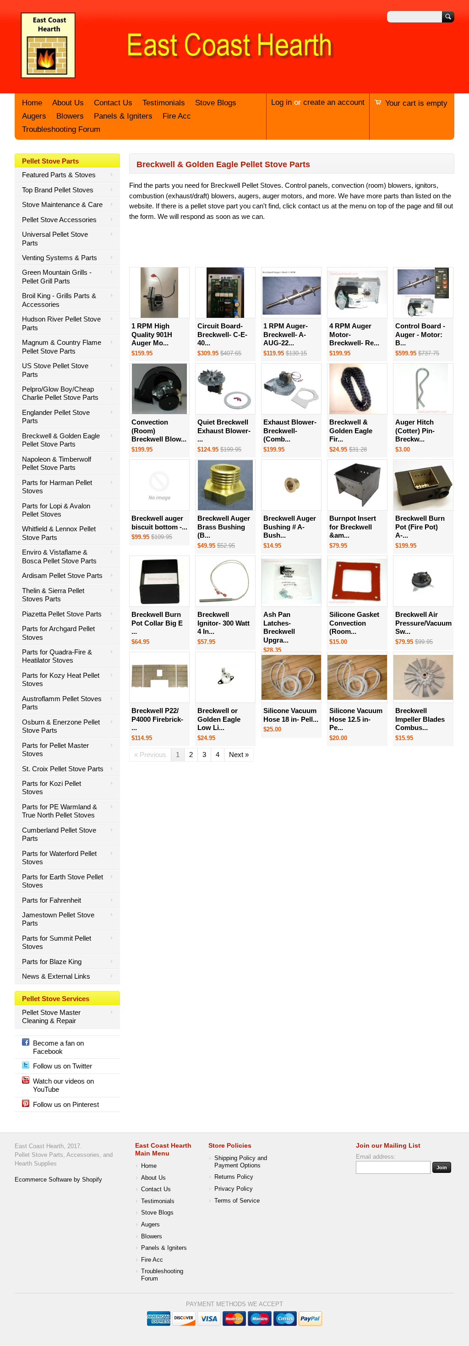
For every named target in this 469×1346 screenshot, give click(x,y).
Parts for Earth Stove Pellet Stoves (62, 881)
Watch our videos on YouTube (63, 1085)
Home (32, 102)
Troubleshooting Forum (61, 129)
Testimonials (163, 102)
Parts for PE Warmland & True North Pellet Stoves (59, 811)
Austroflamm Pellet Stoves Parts (62, 703)
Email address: (376, 1157)
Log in (281, 102)
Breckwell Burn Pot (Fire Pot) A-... (420, 526)
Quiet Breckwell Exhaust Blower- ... (224, 430)
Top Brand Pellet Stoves (57, 190)
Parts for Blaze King (52, 961)
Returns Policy (233, 1177)
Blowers (70, 116)
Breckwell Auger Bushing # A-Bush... (289, 526)
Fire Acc (177, 116)
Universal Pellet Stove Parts (55, 238)
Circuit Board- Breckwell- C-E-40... (222, 334)
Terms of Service (237, 1201)
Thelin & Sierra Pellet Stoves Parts (53, 595)
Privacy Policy (233, 1189)
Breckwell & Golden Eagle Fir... (350, 430)
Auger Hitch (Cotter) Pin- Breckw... (415, 430)
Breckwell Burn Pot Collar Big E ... (157, 622)
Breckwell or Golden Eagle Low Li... (218, 719)
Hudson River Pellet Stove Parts (61, 323)
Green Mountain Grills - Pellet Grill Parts (57, 276)
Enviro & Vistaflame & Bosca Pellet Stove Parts (59, 556)
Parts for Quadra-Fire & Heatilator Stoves (57, 656)
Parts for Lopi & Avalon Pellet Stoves (56, 510)
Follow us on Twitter (62, 1066)
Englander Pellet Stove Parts (56, 417)
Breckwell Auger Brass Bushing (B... (223, 526)
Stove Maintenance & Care (62, 204)
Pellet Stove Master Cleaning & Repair (51, 1016)
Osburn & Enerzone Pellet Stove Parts (61, 726)
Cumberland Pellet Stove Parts (59, 834)
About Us (68, 102)
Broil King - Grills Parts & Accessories (59, 300)
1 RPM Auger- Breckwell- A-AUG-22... (285, 334)
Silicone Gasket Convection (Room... (354, 622)
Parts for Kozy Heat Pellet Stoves (60, 679)
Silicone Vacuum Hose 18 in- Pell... (290, 715)
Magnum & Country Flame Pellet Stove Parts (61, 346)
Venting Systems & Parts (59, 258)
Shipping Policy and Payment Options (240, 1162)
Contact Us (113, 102)
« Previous (150, 754)
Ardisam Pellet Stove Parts (62, 575)
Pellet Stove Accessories (59, 219)
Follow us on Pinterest (66, 1104)
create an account (334, 102)
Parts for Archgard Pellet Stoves (58, 633)
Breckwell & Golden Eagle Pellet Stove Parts (61, 440)
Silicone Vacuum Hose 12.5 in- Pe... (355, 719)
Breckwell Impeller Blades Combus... (420, 719)
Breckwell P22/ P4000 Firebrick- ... (157, 719)
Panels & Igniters (123, 116)
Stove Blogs (215, 102)
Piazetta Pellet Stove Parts (62, 614)
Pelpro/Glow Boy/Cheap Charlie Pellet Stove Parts (60, 393)
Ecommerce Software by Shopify (58, 1180)
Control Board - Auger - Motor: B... (420, 334)
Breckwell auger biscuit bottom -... (159, 522)
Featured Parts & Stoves (59, 175)
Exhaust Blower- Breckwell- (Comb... (289, 430)
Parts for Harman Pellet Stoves (57, 487)
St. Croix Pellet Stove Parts (63, 769)
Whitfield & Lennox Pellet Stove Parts (59, 533)
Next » (239, 754)
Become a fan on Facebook (58, 1047)
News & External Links (56, 976)
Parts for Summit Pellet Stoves (56, 942)
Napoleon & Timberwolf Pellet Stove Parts (56, 463)
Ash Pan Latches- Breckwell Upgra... (279, 626)
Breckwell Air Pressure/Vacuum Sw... (423, 622)
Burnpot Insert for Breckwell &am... (352, 526)
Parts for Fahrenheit (51, 900)
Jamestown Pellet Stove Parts (58, 919)
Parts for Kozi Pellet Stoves (51, 787)
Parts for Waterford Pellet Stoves (59, 858)
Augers (34, 116)
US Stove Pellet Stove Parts (55, 370)
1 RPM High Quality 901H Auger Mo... (151, 334)
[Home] (175, 79)
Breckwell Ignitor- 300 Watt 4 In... (223, 622)
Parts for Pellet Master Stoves (55, 749)
